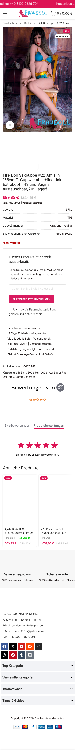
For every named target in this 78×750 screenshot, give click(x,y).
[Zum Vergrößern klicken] (10, 125)
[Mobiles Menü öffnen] (5, 13)
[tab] (17, 426)
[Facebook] (4, 646)
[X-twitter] (13, 646)
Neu (11, 376)
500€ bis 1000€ (37, 372)
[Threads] (4, 655)
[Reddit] (30, 646)
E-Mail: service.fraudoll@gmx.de (22, 625)
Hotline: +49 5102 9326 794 (20, 614)
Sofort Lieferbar (25, 376)
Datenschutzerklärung (43, 309)
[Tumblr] (21, 655)
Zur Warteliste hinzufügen (32, 299)
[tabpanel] (37, 449)
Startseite (9, 23)
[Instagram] (38, 646)
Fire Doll (24, 23)
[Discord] (30, 655)
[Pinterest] (13, 655)
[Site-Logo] (33, 13)
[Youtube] (21, 646)
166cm (22, 372)
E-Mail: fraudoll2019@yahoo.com (23, 631)
